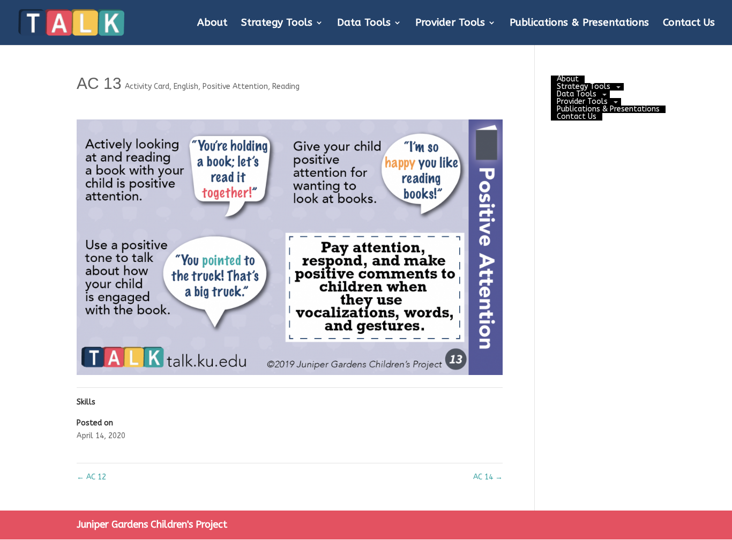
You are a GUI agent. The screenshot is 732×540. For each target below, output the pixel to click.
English (186, 86)
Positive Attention (235, 86)
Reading (286, 86)
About (212, 23)
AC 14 (488, 477)
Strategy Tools (276, 23)
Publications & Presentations (579, 23)
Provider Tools (450, 23)
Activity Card (147, 86)
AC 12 (91, 477)
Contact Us (689, 23)
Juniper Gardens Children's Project (152, 524)
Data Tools (364, 23)
